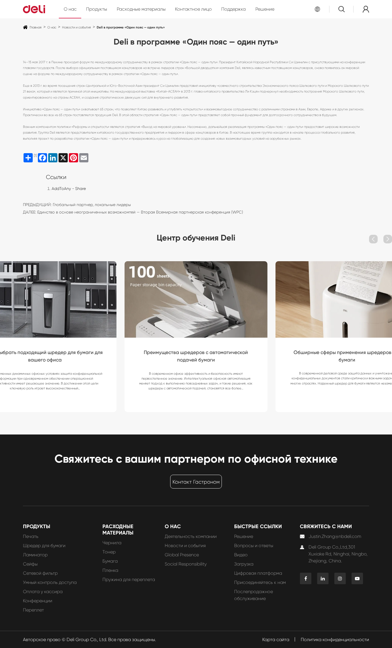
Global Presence (182, 554)
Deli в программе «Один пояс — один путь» (131, 27)
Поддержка (233, 9)
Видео (241, 554)
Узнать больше (45, 380)
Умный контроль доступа (50, 582)
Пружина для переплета (128, 579)
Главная (36, 27)
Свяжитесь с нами (326, 526)
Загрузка (243, 564)
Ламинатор (35, 554)
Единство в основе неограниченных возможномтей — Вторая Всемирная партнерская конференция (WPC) (140, 212)
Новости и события (76, 27)
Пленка (110, 570)
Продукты (96, 9)
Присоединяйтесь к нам (260, 582)
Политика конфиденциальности (335, 639)
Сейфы (30, 564)
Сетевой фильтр (40, 573)
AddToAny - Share (69, 188)
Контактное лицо (193, 9)
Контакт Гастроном (196, 482)
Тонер (109, 552)
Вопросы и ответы (253, 545)
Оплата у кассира (43, 591)
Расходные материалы (141, 9)
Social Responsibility (186, 564)
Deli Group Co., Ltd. (87, 639)
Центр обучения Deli (196, 238)
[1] (35, 155)
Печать (30, 536)
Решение (264, 9)
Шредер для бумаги (44, 545)
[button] (373, 239)
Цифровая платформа (258, 573)
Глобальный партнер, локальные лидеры (92, 204)
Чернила (111, 542)
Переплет (33, 610)
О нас (70, 9)
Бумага (110, 561)
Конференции (37, 600)
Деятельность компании (191, 536)
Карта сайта (275, 639)
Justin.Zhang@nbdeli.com (334, 536)
